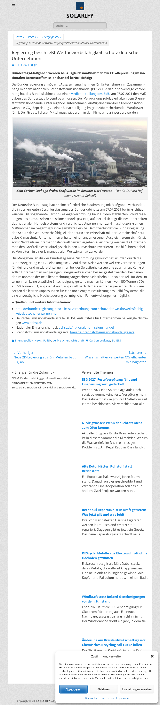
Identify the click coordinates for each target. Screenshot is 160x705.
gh (35, 65)
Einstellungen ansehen (137, 689)
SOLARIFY (80, 15)
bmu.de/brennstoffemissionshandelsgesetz (102, 332)
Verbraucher (61, 340)
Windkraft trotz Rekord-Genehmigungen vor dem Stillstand (113, 599)
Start (20, 37)
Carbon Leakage (99, 340)
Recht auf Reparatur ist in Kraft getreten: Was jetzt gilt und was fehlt (114, 512)
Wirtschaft (77, 340)
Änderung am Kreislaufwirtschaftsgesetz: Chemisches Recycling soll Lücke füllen (114, 642)
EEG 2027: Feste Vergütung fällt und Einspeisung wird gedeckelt (109, 381)
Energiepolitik (51, 37)
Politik (33, 37)
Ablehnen (103, 689)
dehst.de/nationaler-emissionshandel (86, 327)
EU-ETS (116, 340)
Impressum (122, 698)
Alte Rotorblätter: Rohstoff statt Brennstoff (107, 468)
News (38, 340)
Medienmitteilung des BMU (90, 94)
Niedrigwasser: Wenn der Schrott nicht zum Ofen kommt (112, 425)
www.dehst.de (32, 323)
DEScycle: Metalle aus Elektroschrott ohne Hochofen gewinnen (114, 555)
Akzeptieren (73, 689)
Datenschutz (92, 698)
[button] (152, 656)
